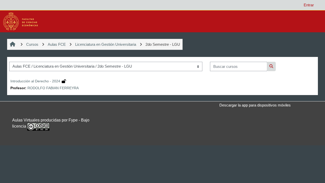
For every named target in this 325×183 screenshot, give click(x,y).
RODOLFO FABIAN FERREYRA (53, 88)
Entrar (309, 5)
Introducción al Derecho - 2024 (35, 81)
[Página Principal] (20, 21)
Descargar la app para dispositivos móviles (255, 105)
